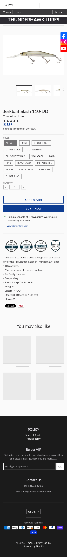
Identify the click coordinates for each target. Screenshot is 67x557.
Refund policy (33, 438)
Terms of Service (33, 435)
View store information (17, 226)
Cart (60, 12)
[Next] (63, 89)
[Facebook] (63, 35)
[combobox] (22, 5)
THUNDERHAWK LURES (33, 19)
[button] (11, 121)
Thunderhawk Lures (13, 116)
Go (60, 466)
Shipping (7, 128)
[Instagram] (63, 42)
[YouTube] (63, 48)
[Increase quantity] (61, 5)
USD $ (17, 12)
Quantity (8, 183)
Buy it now (33, 208)
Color (6, 138)
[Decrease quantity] (43, 5)
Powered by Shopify (33, 546)
